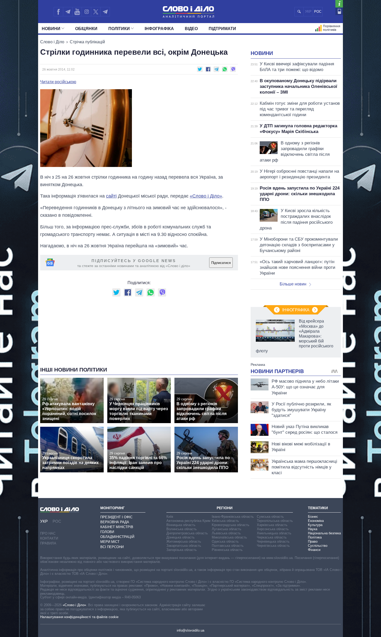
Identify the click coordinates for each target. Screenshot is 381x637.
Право (313, 541)
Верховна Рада (114, 522)
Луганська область (226, 529)
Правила (48, 543)
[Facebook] (58, 11)
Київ (169, 517)
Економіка (316, 521)
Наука (312, 529)
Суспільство (317, 546)
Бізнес (313, 517)
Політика (315, 537)
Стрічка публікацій (87, 42)
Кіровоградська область (230, 525)
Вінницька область (180, 525)
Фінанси (314, 550)
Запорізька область (181, 550)
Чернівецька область (273, 541)
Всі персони (112, 547)
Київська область (225, 521)
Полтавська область (228, 546)
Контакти (49, 538)
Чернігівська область (273, 546)
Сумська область (270, 517)
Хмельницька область (274, 533)
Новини (51, 28)
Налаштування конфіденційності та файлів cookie (79, 617)
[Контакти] (339, 11)
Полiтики (119, 28)
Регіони (224, 508)
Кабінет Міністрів (116, 527)
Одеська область (225, 541)
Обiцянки (86, 28)
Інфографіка (159, 28)
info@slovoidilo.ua (190, 630)
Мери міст (109, 542)
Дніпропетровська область (187, 533)
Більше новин (293, 284)
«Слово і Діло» (74, 605)
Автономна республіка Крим (188, 521)
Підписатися (221, 263)
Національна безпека (324, 533)
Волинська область (181, 529)
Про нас (47, 533)
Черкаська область (272, 537)
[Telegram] (67, 11)
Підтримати (222, 28)
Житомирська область (183, 541)
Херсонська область (273, 529)
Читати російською (58, 82)
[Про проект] (339, 4)
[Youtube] (77, 11)
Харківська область (272, 525)
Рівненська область (227, 550)
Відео (191, 28)
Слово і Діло (52, 42)
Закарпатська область (183, 546)
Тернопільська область (275, 521)
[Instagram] (86, 11)
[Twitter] (96, 11)
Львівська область (226, 533)
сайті (111, 196)
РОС (317, 11)
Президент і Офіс (116, 517)
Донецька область (180, 537)
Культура (315, 525)
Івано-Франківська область (233, 517)
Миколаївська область (229, 537)
